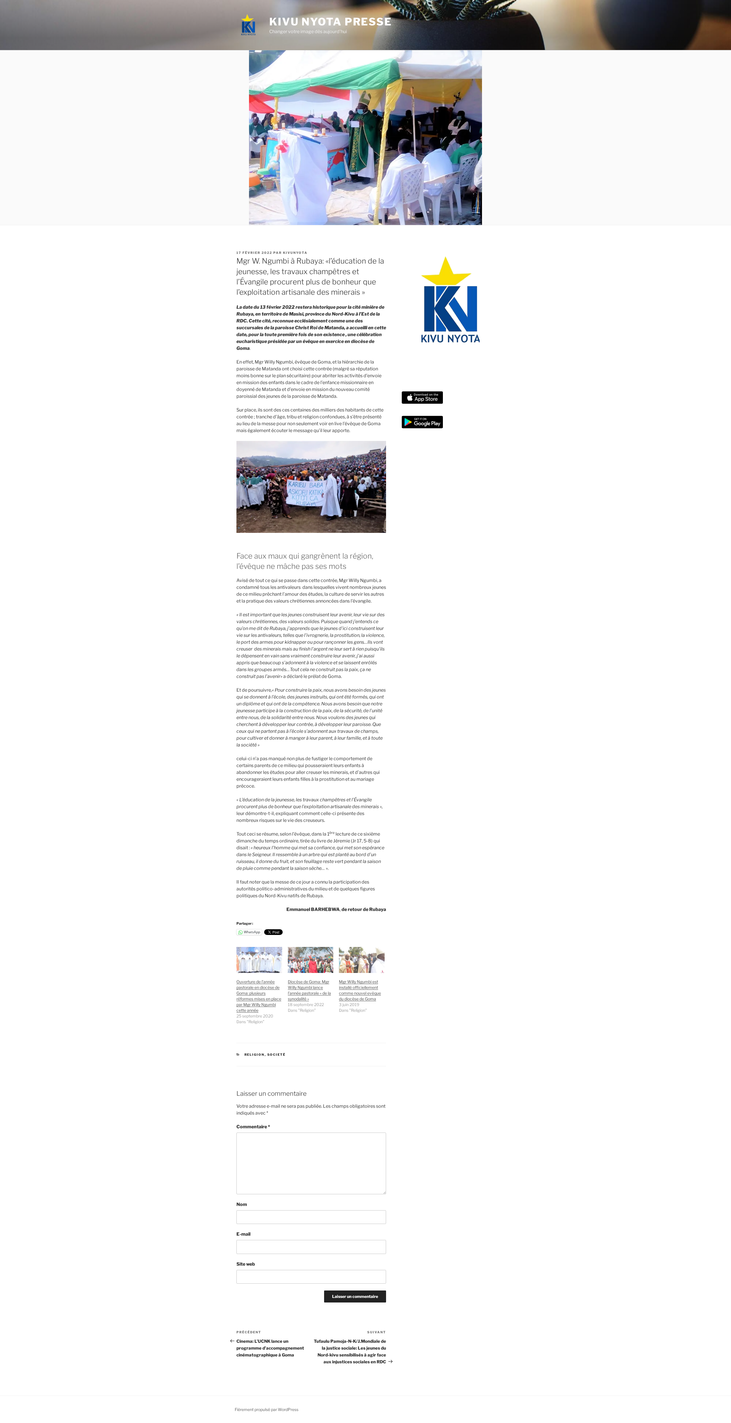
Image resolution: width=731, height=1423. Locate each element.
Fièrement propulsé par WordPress (266, 1409)
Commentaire (253, 1126)
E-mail (243, 1234)
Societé (276, 1055)
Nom (241, 1204)
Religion (254, 1055)
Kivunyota (295, 253)
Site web (245, 1264)
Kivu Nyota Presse (330, 21)
